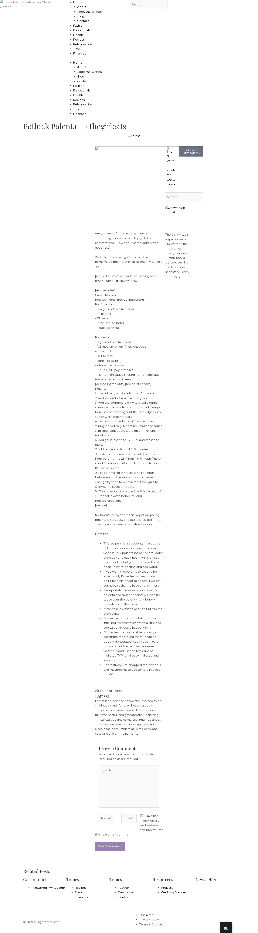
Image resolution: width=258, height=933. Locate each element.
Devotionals (81, 30)
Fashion (78, 25)
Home (77, 2)
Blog (80, 16)
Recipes (79, 39)
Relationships (82, 44)
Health (78, 35)
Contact (83, 21)
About (81, 7)
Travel (77, 49)
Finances (79, 53)
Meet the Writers (89, 11)
